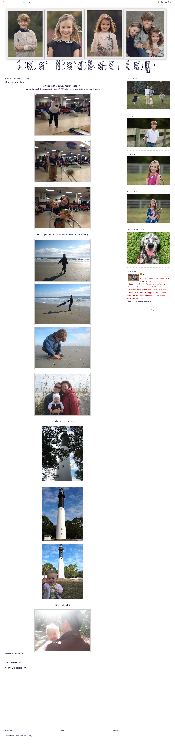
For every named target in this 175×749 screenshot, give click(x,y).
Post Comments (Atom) (23, 735)
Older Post (116, 730)
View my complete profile (139, 302)
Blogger (153, 310)
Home (63, 730)
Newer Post (9, 730)
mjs (144, 274)
